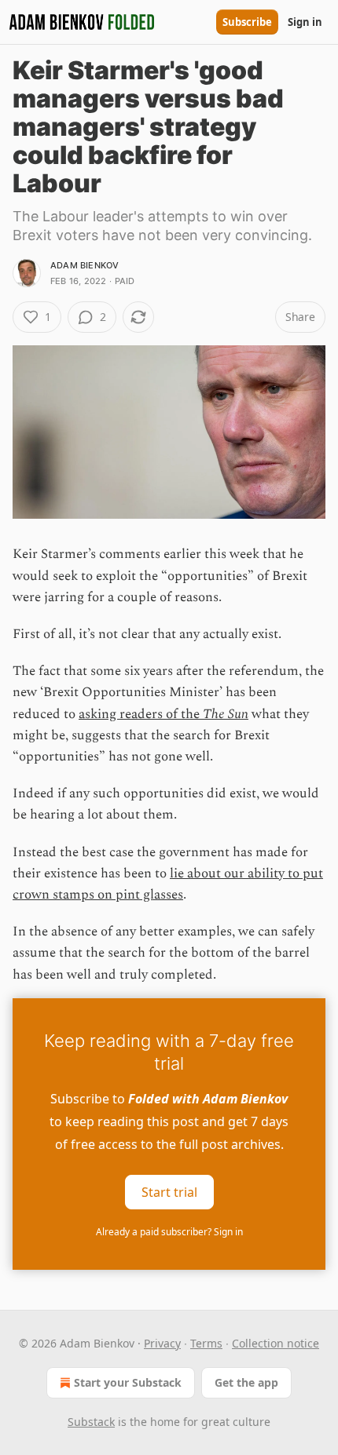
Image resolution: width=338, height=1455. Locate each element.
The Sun (225, 714)
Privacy (162, 1343)
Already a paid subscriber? (169, 1231)
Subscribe (247, 22)
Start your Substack (128, 1382)
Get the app (246, 1382)
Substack (91, 1421)
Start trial (169, 1191)
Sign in (305, 22)
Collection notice (275, 1343)
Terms (206, 1343)
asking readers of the (141, 714)
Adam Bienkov (84, 265)
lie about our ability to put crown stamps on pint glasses (168, 884)
